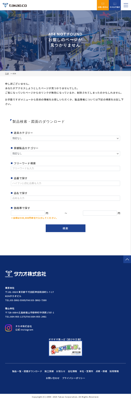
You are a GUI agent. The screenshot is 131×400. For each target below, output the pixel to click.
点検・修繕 (101, 371)
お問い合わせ (103, 7)
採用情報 (114, 371)
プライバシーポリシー (73, 378)
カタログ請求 (115, 7)
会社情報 (72, 371)
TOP (7, 74)
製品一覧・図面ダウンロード (27, 371)
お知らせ (60, 371)
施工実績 (49, 371)
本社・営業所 (86, 371)
